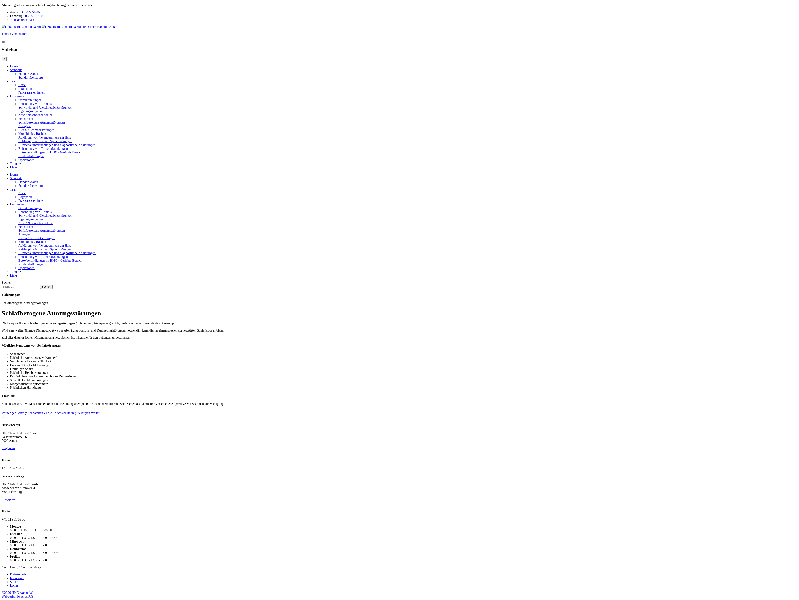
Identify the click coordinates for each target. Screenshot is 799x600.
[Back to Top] (3, 417)
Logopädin (25, 88)
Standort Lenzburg (30, 77)
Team (13, 81)
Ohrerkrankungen (30, 100)
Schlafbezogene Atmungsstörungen (41, 122)
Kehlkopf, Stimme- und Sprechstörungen (45, 141)
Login (14, 585)
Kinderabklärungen (31, 156)
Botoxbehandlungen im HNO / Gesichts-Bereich (50, 152)
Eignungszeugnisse (30, 111)
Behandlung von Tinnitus (35, 103)
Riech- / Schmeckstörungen (36, 130)
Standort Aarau (28, 73)
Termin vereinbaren (14, 34)
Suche (14, 582)
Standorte (16, 70)
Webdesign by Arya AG (17, 596)
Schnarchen (26, 118)
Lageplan (8, 448)
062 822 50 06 (30, 12)
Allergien (24, 126)
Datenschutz (18, 574)
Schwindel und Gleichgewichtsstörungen (45, 107)
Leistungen (17, 96)
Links (13, 167)
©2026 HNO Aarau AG (17, 592)
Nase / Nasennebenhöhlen (35, 115)
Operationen (26, 160)
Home (14, 66)
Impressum (17, 578)
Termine (15, 163)
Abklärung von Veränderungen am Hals (44, 137)
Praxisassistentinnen (31, 92)
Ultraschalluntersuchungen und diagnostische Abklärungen (57, 145)
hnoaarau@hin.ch (22, 19)
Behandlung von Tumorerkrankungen (43, 148)
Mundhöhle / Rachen (32, 133)
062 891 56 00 (34, 16)
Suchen (6, 282)
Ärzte (22, 85)
